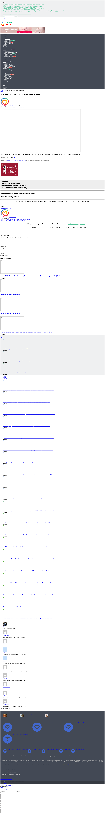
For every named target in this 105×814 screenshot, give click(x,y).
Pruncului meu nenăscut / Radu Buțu (56, 713)
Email (1, 250)
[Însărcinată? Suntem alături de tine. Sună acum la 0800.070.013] (9, 177)
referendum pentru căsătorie (10, 54)
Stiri (3, 626)
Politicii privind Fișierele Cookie (70, 764)
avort (6, 37)
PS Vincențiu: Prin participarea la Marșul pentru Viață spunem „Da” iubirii (17, 14)
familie (4, 50)
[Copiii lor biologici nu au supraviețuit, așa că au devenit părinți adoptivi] (9, 371)
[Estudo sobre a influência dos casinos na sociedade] (7, 731)
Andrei (4, 695)
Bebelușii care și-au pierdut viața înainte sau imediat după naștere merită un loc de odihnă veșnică (26, 402)
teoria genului (8, 76)
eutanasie (7, 63)
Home (1, 90)
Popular (4, 377)
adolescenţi (7, 51)
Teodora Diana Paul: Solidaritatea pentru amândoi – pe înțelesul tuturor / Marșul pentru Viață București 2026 (23, 8)
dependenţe (5, 80)
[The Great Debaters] (61, 752)
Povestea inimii (6, 5)
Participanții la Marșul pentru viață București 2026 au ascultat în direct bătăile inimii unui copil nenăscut (23, 6)
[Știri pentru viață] (6, 26)
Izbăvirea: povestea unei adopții (10, 294)
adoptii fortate (7, 208)
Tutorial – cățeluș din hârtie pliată (52, 749)
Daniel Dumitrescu (6, 687)
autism (6, 47)
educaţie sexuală (8, 70)
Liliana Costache (6, 635)
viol (6, 44)
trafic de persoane (8, 77)
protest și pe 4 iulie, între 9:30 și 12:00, (16, 160)
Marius (4, 669)
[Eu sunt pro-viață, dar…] (73, 752)
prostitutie (7, 75)
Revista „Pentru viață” (9, 43)
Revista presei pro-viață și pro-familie (12, 59)
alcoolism (7, 81)
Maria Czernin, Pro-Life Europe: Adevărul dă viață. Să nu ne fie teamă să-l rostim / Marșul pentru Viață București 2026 (26, 12)
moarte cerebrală (8, 64)
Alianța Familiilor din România (11, 52)
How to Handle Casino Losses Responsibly (21, 734)
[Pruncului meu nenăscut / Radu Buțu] (46, 717)
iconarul (4, 652)
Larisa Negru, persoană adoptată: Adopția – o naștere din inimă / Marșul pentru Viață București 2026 (22, 9)
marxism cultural (10, 53)
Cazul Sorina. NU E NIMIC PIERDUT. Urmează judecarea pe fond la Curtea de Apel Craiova (26, 332)
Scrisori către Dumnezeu (37, 749)
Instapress (5, 678)
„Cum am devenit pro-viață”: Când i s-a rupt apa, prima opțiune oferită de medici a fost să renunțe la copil (28, 390)
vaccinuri (8, 67)
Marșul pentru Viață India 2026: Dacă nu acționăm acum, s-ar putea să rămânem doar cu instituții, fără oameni (24, 4)
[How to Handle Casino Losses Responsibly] (7, 743)
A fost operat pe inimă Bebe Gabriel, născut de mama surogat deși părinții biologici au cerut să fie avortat (28, 450)
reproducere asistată (9, 65)
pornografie (9, 74)
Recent (4, 376)
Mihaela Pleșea (6, 704)
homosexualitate (8, 71)
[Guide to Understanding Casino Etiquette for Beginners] (37, 731)
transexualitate (8, 78)
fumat (6, 83)
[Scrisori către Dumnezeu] (29, 752)
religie (6, 55)
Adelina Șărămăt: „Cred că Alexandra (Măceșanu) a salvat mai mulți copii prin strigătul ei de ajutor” (30, 276)
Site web (2, 253)
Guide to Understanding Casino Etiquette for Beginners (53, 722)
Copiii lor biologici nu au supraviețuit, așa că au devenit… (16, 373)
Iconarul (4, 661)
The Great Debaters (67, 749)
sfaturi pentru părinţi (10, 56)
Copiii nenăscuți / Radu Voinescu (14, 713)
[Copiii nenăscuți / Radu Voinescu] (5, 717)
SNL (4, 643)
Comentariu (3, 246)
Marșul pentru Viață (9, 41)
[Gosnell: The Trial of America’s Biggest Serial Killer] (5, 752)
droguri (6, 82)
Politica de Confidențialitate (6, 779)
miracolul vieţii (9, 42)
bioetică (4, 62)
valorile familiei (8, 57)
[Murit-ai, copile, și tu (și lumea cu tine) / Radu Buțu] (22, 717)
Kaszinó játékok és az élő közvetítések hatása (82, 722)
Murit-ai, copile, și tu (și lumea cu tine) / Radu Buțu (35, 713)
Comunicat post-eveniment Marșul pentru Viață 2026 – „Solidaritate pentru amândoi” (19, 7)
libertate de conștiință (7, 60)
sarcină (4, 36)
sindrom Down (10, 48)
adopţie (4, 45)
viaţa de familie (8, 58)
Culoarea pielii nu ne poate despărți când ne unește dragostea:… (18, 361)
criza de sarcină (10, 40)
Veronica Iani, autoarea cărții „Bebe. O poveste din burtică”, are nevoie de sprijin (22, 486)
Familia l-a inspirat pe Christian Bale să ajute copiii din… (16, 349)
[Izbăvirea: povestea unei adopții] (9, 292)
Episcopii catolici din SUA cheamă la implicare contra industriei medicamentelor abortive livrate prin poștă (28, 438)
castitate (7, 69)
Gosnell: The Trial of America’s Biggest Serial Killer (18, 749)
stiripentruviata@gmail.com (76, 224)
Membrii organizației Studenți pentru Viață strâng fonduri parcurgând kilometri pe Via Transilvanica (26, 426)
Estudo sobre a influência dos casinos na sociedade (22, 722)
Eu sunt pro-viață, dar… (80, 749)
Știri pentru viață (12, 105)
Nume (2, 248)
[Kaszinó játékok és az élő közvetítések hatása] (68, 731)
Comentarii (5, 378)
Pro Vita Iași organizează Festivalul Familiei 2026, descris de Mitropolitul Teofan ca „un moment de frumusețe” (29, 414)
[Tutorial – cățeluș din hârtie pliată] (43, 752)
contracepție (7, 39)
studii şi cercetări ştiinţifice (10, 66)
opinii (4, 85)
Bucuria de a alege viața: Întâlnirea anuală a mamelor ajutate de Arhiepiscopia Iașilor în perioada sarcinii (27, 498)
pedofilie (7, 73)
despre (4, 35)
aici (14, 157)
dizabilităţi (5, 46)
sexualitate (5, 68)
